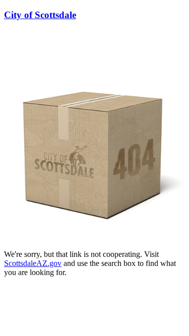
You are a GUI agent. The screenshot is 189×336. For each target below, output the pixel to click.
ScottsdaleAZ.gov (32, 263)
